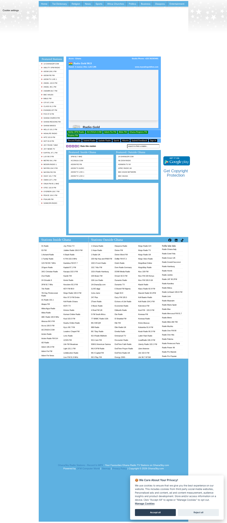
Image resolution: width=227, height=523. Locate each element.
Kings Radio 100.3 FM (72, 293)
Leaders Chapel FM (71, 331)
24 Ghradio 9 (46, 280)
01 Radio (45, 246)
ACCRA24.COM (94, 132)
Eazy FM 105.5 (121, 297)
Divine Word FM (121, 255)
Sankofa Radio (50, 203)
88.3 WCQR (96, 323)
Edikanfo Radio (121, 310)
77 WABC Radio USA (99, 319)
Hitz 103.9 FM (49, 137)
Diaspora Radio (121, 246)
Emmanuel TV (120, 336)
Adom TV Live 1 (50, 79)
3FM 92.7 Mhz (76, 156)
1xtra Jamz (95, 293)
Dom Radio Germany (123, 267)
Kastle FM (67, 276)
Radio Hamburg (168, 266)
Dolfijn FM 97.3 (121, 259)
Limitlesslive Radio (70, 353)
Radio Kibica (167, 288)
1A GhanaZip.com (51, 64)
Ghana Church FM (52, 118)
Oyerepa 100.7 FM (51, 191)
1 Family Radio (47, 259)
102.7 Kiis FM (96, 267)
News (88, 3)
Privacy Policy (119, 468)
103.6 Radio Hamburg (100, 272)
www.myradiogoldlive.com (146, 67)
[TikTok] (182, 240)
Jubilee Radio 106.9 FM (72, 250)
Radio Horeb (167, 271)
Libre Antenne (143, 349)
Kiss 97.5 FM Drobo (71, 297)
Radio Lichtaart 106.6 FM (172, 292)
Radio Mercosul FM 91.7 (172, 313)
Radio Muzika (167, 326)
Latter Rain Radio (145, 336)
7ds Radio (45, 289)
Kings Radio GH (144, 246)
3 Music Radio (97, 306)
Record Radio (74, 140)
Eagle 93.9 (119, 293)
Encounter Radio (121, 340)
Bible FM (47, 98)
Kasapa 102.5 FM (70, 272)
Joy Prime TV (68, 246)
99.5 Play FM (96, 357)
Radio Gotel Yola (168, 254)
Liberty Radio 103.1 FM (147, 344)
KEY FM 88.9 (68, 289)
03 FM (44, 250)
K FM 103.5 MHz (70, 259)
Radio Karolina (168, 284)
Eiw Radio (119, 314)
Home (44, 3)
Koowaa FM (143, 314)
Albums (125, 140)
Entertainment (177, 3)
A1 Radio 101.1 (47, 300)
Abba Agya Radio (48, 308)
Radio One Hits (168, 335)
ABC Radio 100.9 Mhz (50, 317)
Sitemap (106, 468)
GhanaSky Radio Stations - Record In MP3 (80, 465)
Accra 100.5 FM (47, 326)
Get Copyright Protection (176, 173)
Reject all (198, 512)
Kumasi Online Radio (71, 314)
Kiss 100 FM (143, 272)
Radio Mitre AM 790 (170, 322)
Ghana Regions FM (52, 122)
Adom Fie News (47, 356)
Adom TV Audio (77, 168)
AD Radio (45, 343)
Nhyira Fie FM (50, 172)
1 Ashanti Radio (47, 255)
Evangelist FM (50, 110)
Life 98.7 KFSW (144, 357)
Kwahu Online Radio (71, 323)
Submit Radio (89, 140)
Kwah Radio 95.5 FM (146, 331)
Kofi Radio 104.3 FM (146, 301)
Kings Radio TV (144, 250)
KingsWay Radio (145, 267)
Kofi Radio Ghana (70, 301)
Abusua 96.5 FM (48, 321)
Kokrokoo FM (143, 306)
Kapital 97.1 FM (50, 153)
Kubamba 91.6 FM (145, 327)
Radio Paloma (167, 339)
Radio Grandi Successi (171, 262)
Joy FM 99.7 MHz (51, 145)
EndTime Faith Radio (123, 344)
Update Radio (104, 140)
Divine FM (119, 250)
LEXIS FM (67, 340)
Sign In (153, 140)
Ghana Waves (50, 126)
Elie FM (118, 323)
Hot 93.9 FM (49, 141)
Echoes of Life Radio (123, 301)
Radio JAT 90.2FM (169, 279)
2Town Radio (96, 301)
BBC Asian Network (127, 172)
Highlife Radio (50, 133)
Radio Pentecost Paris (171, 343)
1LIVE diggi (95, 289)
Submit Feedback (139, 140)
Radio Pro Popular (169, 356)
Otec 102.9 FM (50, 188)
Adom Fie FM (49, 75)
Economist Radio (121, 306)
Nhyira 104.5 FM (50, 168)
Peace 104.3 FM (50, 195)
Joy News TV (49, 149)
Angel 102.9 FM (50, 83)
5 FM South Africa (98, 314)
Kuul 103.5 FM (69, 319)
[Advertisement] (113, 31)
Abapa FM (45, 304)
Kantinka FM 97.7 (70, 263)
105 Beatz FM (96, 276)
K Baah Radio (68, 255)
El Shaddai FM (120, 319)
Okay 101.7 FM (50, 176)
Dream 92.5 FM (121, 276)
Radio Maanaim (168, 301)
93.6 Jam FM (96, 340)
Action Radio (46, 334)
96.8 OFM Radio (97, 349)
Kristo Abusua (143, 323)
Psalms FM (48, 199)
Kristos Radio (68, 310)
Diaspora (160, 3)
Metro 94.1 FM (50, 160)
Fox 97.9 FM (49, 114)
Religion (76, 3)
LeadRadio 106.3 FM (146, 340)
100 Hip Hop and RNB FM (101, 259)
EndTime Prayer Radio (124, 349)
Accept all (155, 512)
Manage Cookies (145, 503)
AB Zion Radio (124, 160)
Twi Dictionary (59, 3)
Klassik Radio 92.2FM (147, 293)
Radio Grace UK (168, 258)
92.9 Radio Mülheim (99, 336)
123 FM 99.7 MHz (48, 263)
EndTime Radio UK (122, 353)
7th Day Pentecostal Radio (49, 294)
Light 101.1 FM (69, 349)
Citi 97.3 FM (49, 102)
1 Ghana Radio (97, 246)
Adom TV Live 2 (77, 176)
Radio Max (166, 309)
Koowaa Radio (144, 319)
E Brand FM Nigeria (122, 289)
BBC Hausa (48, 95)
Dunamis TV (120, 285)
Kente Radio (68, 280)
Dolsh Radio (119, 263)
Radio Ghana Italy (169, 249)
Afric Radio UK (125, 168)
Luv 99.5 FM (49, 156)
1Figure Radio (47, 267)
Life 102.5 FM (143, 353)
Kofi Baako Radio (145, 297)
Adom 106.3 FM (50, 71)
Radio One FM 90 (169, 331)
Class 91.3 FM (50, 106)
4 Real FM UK (96, 310)
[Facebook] (170, 240)
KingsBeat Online (145, 263)
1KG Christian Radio (49, 272)
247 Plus (94, 297)
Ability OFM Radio (52, 68)
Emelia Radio (120, 331)
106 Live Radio (97, 280)
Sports (99, 3)
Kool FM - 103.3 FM (146, 310)
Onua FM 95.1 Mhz (51, 184)
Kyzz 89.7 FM (69, 327)
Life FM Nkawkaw (70, 344)
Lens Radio (68, 336)
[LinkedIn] (176, 240)
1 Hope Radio (96, 250)
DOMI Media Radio (122, 272)
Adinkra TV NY (124, 164)
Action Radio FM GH (49, 338)
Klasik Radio (143, 285)
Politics (132, 3)
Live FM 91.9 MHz (70, 357)
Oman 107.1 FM (50, 180)
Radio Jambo (167, 275)
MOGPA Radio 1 (50, 164)
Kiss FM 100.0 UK (145, 280)
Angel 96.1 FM (50, 87)
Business (145, 3)
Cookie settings (11, 10)
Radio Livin (166, 296)
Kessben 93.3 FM (70, 285)
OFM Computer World (88, 468)
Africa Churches (115, 3)
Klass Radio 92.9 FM (146, 289)
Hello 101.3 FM (50, 129)
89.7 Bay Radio (97, 331)
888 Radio (95, 327)
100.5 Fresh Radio (98, 263)
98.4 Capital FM (97, 353)
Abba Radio (46, 313)
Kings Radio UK (144, 255)
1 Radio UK (95, 255)
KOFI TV (67, 306)
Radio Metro (167, 318)
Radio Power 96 (168, 348)
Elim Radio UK (120, 327)
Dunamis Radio (121, 280)
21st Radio (45, 276)
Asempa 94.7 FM (50, 91)
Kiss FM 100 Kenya (146, 276)
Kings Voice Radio (145, 259)
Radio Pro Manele (169, 352)
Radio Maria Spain (169, 305)
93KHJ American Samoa (101, 344)
